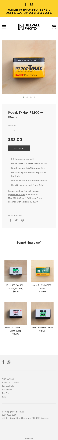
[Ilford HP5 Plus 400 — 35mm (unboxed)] (15, 271)
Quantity (12, 125)
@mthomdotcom (17, 194)
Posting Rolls (8, 386)
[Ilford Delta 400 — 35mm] (42, 313)
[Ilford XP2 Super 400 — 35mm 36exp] (15, 313)
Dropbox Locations (10, 382)
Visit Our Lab (8, 379)
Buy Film (5, 393)
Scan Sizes (7, 389)
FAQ (4, 397)
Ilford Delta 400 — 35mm (42, 327)
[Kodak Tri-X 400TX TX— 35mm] (42, 271)
